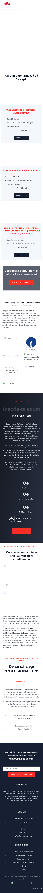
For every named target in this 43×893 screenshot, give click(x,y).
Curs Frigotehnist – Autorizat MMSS (21, 170)
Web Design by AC (37, 888)
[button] (36, 4)
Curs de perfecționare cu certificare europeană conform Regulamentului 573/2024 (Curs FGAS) (21, 231)
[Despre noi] (17, 679)
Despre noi (21, 681)
